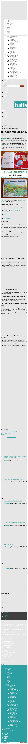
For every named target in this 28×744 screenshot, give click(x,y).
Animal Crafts (13, 67)
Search (22, 85)
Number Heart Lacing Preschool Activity (13, 479)
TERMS (6, 654)
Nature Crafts (13, 69)
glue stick (6, 217)
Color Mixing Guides (9, 643)
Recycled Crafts (13, 64)
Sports (8, 31)
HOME (5, 650)
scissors (5, 215)
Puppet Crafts (13, 73)
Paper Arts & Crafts (5, 431)
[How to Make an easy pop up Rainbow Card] (15, 513)
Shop (5, 80)
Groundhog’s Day (14, 40)
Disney (8, 29)
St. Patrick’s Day (13, 44)
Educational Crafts (14, 71)
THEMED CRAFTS (12, 61)
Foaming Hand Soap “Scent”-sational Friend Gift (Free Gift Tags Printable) (15, 457)
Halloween (12, 52)
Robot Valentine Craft (9, 544)
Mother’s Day (13, 47)
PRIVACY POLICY (8, 655)
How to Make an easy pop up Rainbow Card (14, 522)
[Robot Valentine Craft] (15, 535)
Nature (8, 32)
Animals (9, 20)
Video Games (10, 23)
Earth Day (12, 43)
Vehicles (9, 28)
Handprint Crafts (13, 77)
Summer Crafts (13, 59)
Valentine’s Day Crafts (15, 41)
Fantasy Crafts (13, 68)
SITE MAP (6, 656)
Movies (8, 27)
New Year (12, 39)
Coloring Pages (7, 19)
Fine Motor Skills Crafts (15, 72)
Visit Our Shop (7, 645)
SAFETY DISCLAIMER (10, 652)
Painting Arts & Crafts (15, 431)
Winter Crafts (13, 56)
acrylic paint (8, 211)
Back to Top (3, 664)
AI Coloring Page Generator (10, 81)
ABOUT (6, 651)
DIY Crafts (6, 35)
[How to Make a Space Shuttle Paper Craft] (15, 556)
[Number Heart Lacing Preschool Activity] (15, 469)
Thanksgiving (13, 53)
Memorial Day (13, 48)
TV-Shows (9, 24)
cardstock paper (15, 207)
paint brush (6, 213)
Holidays (9, 21)
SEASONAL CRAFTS (12, 55)
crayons (5, 214)
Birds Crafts (12, 76)
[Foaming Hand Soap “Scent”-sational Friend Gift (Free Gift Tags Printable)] (15, 446)
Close (2, 665)
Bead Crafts (12, 65)
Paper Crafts (12, 63)
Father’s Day (13, 49)
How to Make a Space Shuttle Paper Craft (13, 566)
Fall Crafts (12, 60)
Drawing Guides (7, 79)
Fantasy (8, 33)
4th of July (12, 51)
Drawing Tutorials (8, 642)
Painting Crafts (13, 75)
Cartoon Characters (11, 25)
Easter (11, 45)
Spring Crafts (13, 57)
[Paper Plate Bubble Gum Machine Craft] (15, 491)
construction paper (15, 210)
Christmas (12, 37)
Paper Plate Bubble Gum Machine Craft (13, 501)
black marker (7, 218)
